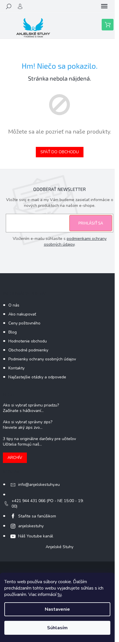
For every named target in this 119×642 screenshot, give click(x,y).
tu (59, 594)
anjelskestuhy (31, 526)
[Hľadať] (8, 6)
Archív (15, 457)
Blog (12, 332)
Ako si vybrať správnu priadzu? (31, 405)
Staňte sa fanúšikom (37, 516)
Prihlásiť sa (90, 222)
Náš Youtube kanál (35, 536)
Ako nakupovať (22, 314)
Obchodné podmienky (28, 350)
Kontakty (16, 368)
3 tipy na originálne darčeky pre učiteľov (39, 439)
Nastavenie (57, 609)
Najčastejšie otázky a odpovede (37, 377)
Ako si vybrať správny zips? (27, 422)
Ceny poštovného (24, 323)
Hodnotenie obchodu (27, 341)
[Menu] (104, 6)
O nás (13, 305)
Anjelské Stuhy (59, 547)
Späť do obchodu (59, 152)
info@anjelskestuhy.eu (39, 484)
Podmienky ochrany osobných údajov (42, 359)
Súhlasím (57, 628)
